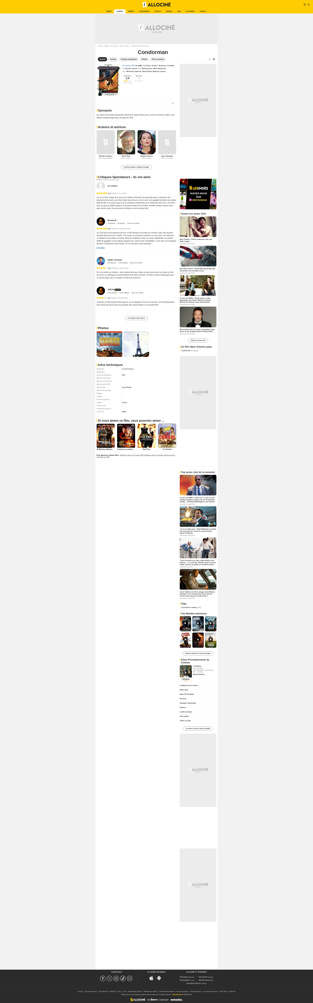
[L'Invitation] (186, 673)
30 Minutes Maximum (106, 449)
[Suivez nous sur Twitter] (110, 978)
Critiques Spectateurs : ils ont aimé (124, 177)
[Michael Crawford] (106, 142)
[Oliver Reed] (126, 142)
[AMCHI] (101, 291)
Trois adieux (184, 716)
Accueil (100, 46)
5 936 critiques (124, 293)
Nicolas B (111, 220)
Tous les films (114, 46)
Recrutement (103, 991)
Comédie (170, 66)
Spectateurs (127, 76)
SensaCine (203, 977)
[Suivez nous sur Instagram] (116, 978)
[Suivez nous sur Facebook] (103, 978)
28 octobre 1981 (128, 66)
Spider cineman (114, 260)
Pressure (183, 699)
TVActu (157, 11)
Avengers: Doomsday (188, 703)
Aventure (162, 66)
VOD (179, 11)
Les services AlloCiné (210, 991)
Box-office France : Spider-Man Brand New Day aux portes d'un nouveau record (197, 270)
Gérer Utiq (223, 991)
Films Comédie (124, 46)
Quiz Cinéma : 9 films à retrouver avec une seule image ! (196, 240)
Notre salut (184, 690)
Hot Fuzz (146, 449)
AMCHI (110, 290)
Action (155, 66)
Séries (131, 11)
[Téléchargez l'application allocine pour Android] (160, 978)
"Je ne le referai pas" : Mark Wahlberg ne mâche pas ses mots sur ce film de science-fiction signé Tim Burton (198, 531)
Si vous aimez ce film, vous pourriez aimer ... (131, 420)
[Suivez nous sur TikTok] (123, 978)
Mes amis (139, 76)
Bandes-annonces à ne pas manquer (198, 653)
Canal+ (203, 11)
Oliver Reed (147, 71)
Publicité (112, 991)
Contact (80, 991)
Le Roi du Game (186, 712)
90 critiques (121, 223)
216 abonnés (112, 263)
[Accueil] (156, 5)
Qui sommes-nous (91, 991)
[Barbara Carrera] (147, 142)
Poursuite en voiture (191, 607)
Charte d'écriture (195, 991)
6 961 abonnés (112, 293)
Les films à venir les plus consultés (198, 728)
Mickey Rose (147, 68)
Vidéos (169, 11)
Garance (183, 707)
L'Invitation (197, 666)
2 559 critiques (123, 263)
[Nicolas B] (101, 221)
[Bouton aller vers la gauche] (209, 59)
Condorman (190, 350)
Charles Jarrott (131, 68)
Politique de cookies (135, 991)
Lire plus (101, 248)
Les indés (190, 11)
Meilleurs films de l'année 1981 (132, 455)
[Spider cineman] (101, 261)
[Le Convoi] (167, 436)
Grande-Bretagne (128, 369)
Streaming (144, 11)
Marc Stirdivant (159, 68)
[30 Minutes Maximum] (106, 436)
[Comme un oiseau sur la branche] (126, 436)
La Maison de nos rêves (189, 685)
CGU (119, 991)
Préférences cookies (150, 991)
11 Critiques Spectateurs (136, 318)
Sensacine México (193, 983)
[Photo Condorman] (109, 344)
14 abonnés (111, 223)
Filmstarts (184, 977)
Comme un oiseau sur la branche (131, 449)
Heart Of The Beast (187, 694)
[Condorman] (108, 80)
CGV (124, 991)
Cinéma (119, 11)
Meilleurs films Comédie (154, 455)
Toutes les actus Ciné (198, 340)
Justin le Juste (185, 721)
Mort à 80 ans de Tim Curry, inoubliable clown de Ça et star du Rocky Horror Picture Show (197, 330)
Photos (103, 328)
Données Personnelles (167, 991)
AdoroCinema (203, 980)
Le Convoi (167, 449)
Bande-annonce (199, 674)
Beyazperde (184, 980)
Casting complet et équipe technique (136, 167)
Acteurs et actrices (112, 127)
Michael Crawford (134, 71)
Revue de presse (182, 991)
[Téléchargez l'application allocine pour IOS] (152, 978)
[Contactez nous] (130, 978)
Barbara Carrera (159, 71)
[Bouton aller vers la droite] (213, 59)
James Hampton (167, 156)
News (109, 11)
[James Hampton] (167, 142)
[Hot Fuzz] (147, 436)
